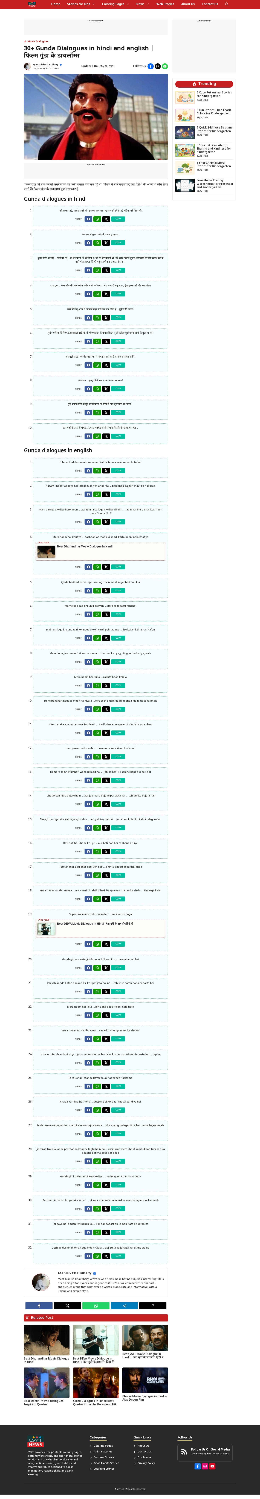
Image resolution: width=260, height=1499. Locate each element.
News (140, 4)
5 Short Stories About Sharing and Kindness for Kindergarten (214, 149)
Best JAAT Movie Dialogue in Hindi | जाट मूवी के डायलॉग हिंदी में (142, 1356)
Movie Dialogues (38, 41)
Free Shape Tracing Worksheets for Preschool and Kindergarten (215, 184)
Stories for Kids (78, 4)
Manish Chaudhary (47, 64)
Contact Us (210, 4)
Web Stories (165, 4)
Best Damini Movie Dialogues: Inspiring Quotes (44, 1402)
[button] (227, 4)
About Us (188, 4)
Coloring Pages (113, 4)
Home (55, 4)
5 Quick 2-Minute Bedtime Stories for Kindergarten (215, 129)
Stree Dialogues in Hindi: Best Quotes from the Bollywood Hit (94, 1402)
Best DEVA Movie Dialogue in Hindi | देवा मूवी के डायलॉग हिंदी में (95, 923)
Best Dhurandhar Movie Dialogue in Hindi (84, 546)
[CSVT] (32, 4)
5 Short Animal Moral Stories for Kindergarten (214, 164)
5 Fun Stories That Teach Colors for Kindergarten (214, 112)
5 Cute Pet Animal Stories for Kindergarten (214, 94)
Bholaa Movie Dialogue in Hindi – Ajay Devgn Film (144, 1398)
